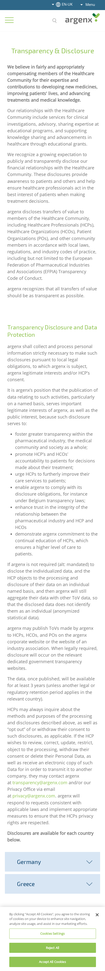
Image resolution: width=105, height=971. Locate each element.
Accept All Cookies (52, 961)
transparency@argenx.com (39, 782)
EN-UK (67, 4)
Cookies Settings (52, 933)
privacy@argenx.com (33, 796)
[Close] (97, 914)
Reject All (52, 947)
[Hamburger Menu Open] (9, 20)
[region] (52, 939)
